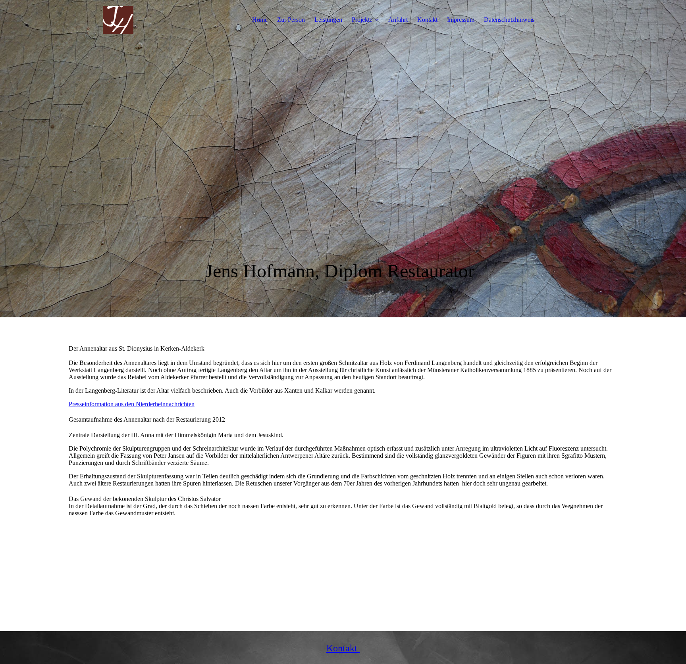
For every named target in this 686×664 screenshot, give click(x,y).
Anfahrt (398, 19)
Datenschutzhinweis (509, 19)
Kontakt (427, 19)
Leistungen (328, 19)
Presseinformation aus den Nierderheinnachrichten (132, 404)
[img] (118, 20)
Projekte (362, 19)
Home (260, 19)
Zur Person (291, 19)
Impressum (460, 19)
